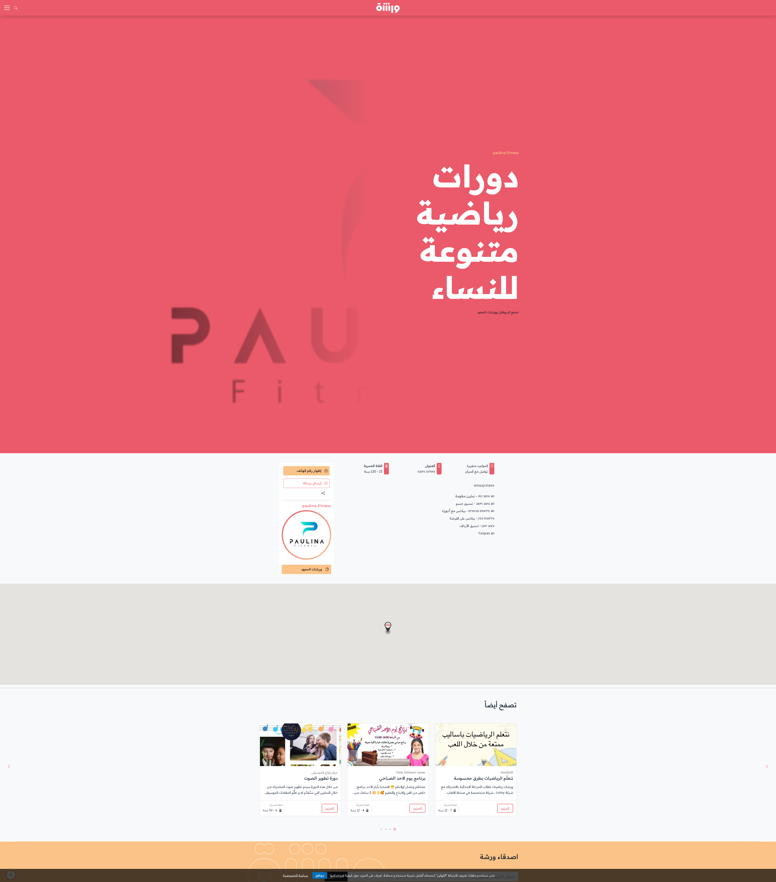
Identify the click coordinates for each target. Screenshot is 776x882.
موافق (319, 875)
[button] (9, 766)
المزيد (505, 808)
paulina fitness (506, 152)
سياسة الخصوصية (295, 875)
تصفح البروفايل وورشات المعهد (498, 312)
